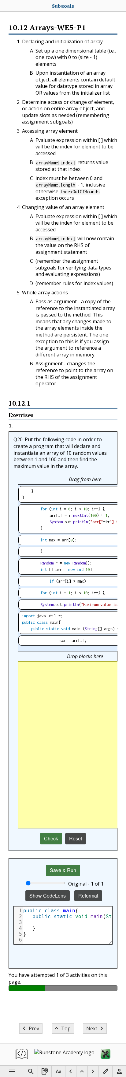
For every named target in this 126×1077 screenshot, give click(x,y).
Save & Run (63, 870)
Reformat (88, 895)
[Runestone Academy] (64, 1054)
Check (51, 838)
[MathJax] (105, 1054)
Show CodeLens (47, 895)
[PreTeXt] (22, 1054)
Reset (75, 838)
